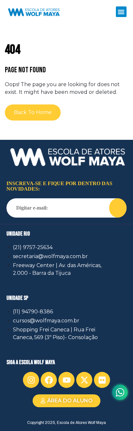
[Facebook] (49, 380)
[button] (121, 11)
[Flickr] (102, 380)
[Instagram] (31, 380)
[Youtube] (66, 380)
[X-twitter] (84, 380)
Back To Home (33, 112)
